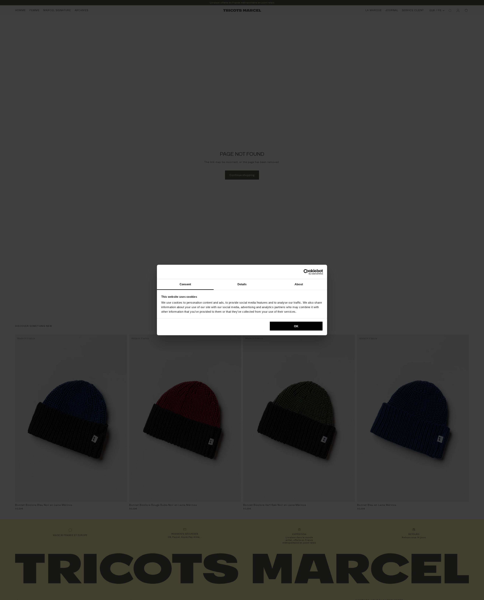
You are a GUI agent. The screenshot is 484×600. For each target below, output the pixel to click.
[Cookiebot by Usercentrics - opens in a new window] (306, 272)
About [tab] (299, 284)
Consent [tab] (185, 284)
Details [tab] (242, 284)
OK (296, 326)
